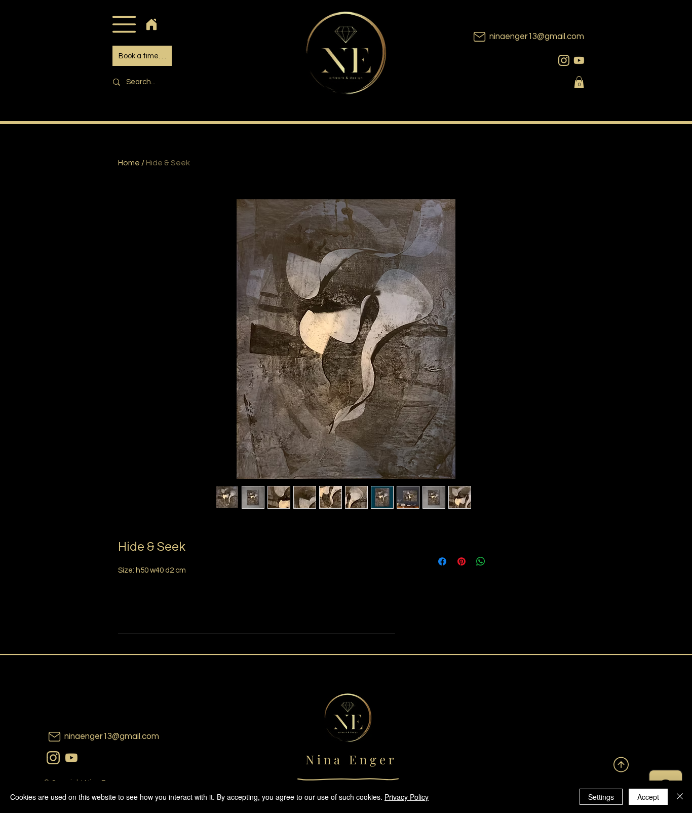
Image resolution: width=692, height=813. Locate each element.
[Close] (680, 797)
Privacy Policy (407, 797)
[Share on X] (500, 561)
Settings (601, 797)
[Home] (151, 24)
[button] (123, 24)
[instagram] (563, 60)
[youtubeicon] (579, 60)
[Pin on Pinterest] (461, 561)
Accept (648, 797)
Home (129, 163)
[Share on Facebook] (442, 561)
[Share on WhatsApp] (481, 561)
